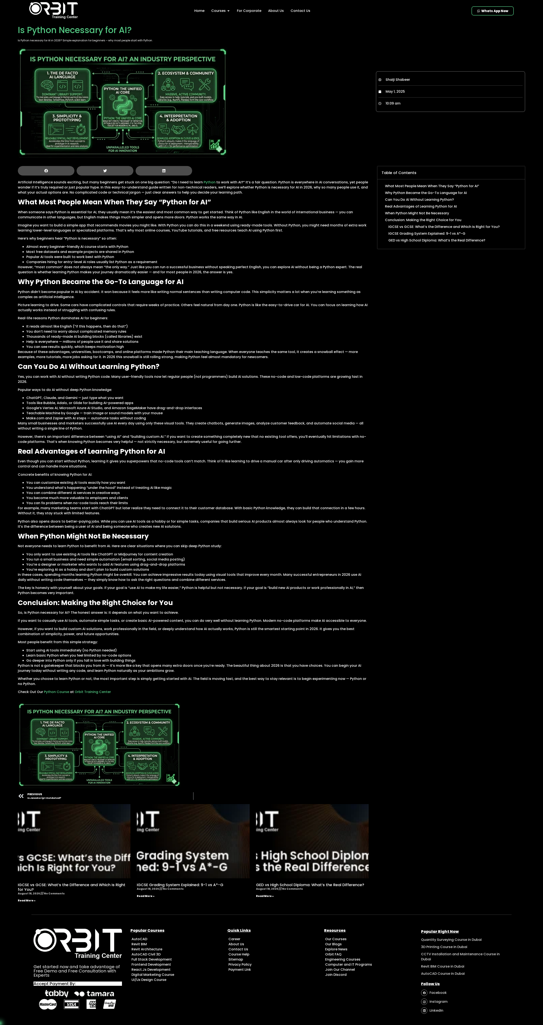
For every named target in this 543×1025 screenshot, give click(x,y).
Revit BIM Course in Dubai (442, 966)
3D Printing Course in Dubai (444, 946)
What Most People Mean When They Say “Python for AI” (432, 186)
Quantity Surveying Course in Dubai (451, 939)
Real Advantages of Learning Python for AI (421, 206)
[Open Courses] (228, 10)
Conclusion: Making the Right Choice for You (423, 220)
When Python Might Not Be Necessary (417, 213)
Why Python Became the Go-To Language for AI (426, 192)
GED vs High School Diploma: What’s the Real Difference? (310, 884)
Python (210, 182)
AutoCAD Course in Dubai (443, 973)
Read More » (26, 900)
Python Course (56, 691)
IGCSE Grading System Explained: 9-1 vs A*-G (180, 884)
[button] (46, 171)
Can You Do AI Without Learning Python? (419, 199)
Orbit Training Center (93, 691)
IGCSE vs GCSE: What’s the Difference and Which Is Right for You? (71, 887)
